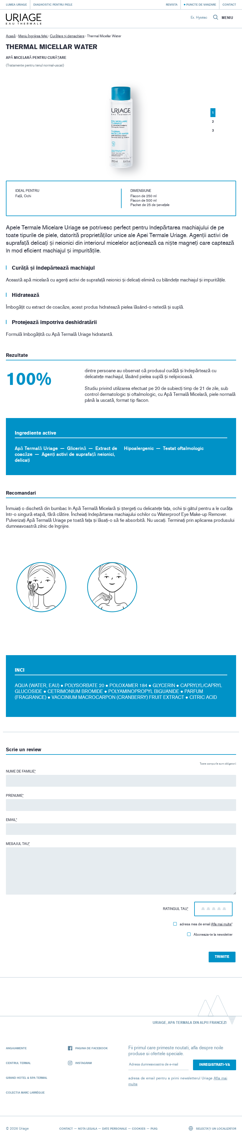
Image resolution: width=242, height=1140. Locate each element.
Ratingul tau (175, 909)
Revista (171, 4)
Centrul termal (18, 1063)
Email (11, 820)
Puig (154, 1128)
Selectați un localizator (215, 1128)
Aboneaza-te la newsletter (213, 934)
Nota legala (87, 1128)
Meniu (227, 18)
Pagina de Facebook (91, 1048)
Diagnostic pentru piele (52, 4)
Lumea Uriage (16, 4)
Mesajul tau (18, 844)
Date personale (114, 1128)
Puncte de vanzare (201, 4)
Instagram (83, 1063)
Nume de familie (21, 771)
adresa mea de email (206, 924)
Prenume (15, 796)
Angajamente (16, 1048)
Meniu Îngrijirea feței (33, 36)
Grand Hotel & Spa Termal (26, 1077)
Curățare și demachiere (67, 36)
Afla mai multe (221, 924)
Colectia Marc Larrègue (25, 1092)
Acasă (11, 36)
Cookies (138, 1128)
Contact (229, 4)
